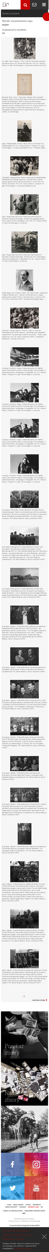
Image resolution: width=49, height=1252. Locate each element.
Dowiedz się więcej (22, 1248)
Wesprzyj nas (33, 1207)
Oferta (28, 1205)
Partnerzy (37, 1205)
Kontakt (23, 1207)
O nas (9, 1205)
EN (42, 1207)
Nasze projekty (11, 1207)
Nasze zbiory (18, 1205)
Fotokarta (6, 5)
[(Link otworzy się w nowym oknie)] (12, 1164)
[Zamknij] (44, 1236)
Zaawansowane (25, 5)
